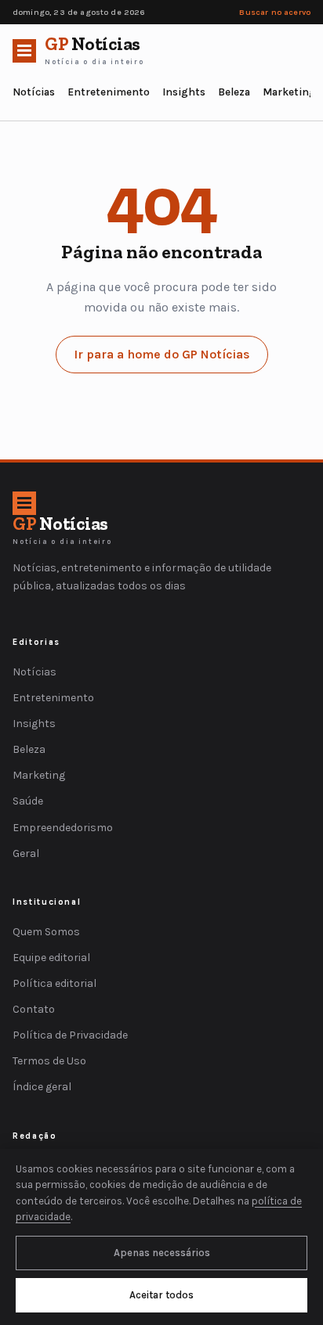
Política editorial (54, 983)
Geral (26, 853)
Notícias (34, 92)
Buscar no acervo (274, 12)
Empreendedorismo (63, 827)
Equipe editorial (51, 957)
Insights (183, 92)
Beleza (234, 92)
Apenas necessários (162, 1252)
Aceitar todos (161, 1295)
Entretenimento (108, 92)
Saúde (28, 801)
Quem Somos (46, 931)
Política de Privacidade (70, 1035)
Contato (34, 1009)
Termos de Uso (49, 1061)
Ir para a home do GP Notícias (162, 354)
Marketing (289, 92)
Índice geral (42, 1086)
